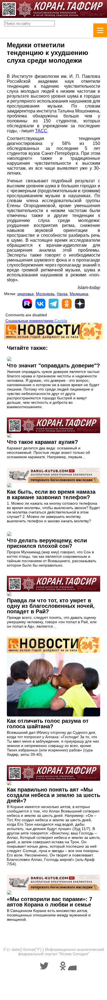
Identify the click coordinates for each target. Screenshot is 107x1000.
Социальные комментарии (36, 320)
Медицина (79, 294)
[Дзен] (80, 304)
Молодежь (45, 294)
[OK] (67, 304)
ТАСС (41, 130)
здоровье (25, 294)
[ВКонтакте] (40, 304)
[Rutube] (27, 304)
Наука (62, 294)
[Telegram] (53, 304)
